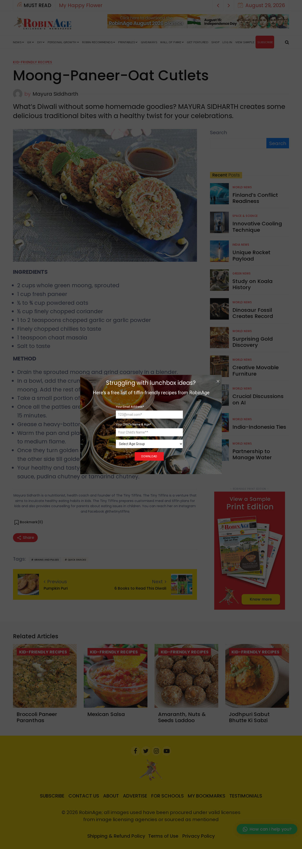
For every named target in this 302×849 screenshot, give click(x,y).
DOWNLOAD (149, 456)
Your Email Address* (130, 406)
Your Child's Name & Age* (133, 424)
